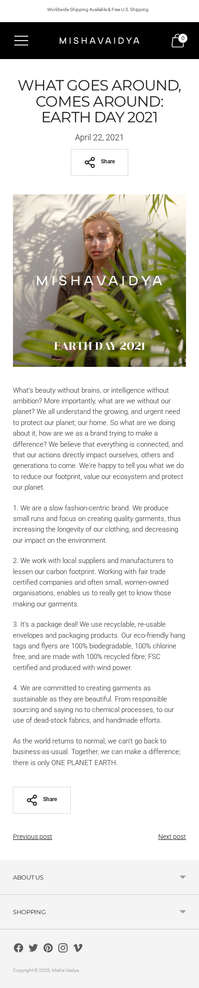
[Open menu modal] (21, 41)
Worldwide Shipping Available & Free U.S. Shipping (98, 9)
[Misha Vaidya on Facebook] (18, 949)
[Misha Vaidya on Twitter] (33, 949)
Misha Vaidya (65, 970)
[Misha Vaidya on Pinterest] (48, 949)
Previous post (32, 836)
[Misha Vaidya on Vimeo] (77, 949)
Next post (172, 836)
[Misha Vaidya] (99, 40)
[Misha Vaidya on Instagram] (62, 949)
